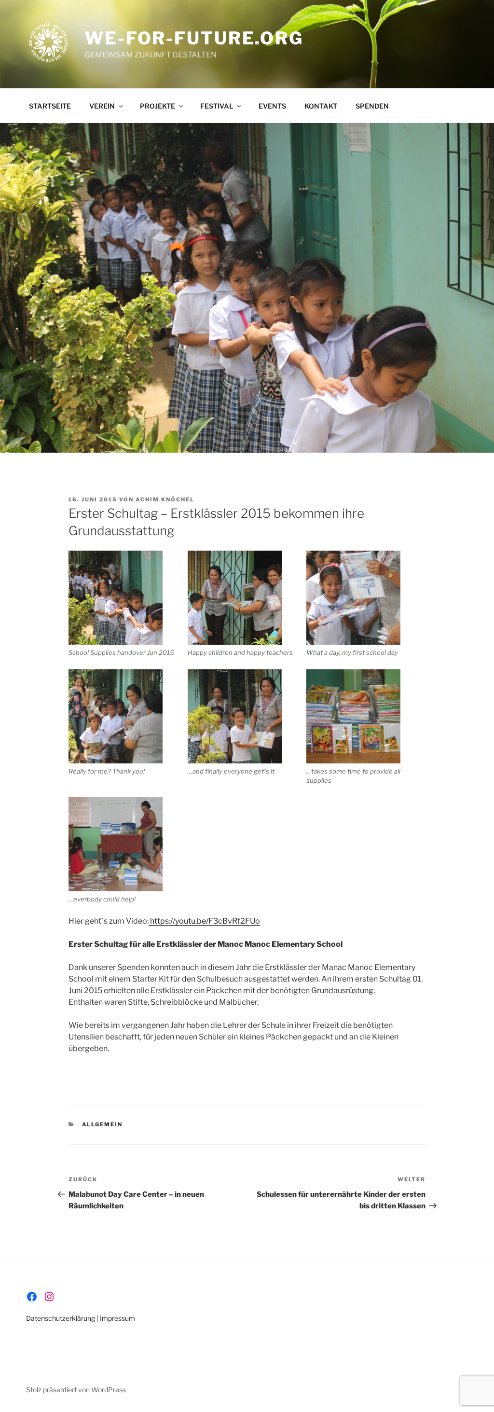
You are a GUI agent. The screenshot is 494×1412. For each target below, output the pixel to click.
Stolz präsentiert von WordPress (76, 1389)
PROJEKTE (157, 106)
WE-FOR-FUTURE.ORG (193, 38)
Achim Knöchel (165, 499)
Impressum (117, 1318)
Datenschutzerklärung (60, 1318)
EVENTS (272, 106)
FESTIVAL (216, 106)
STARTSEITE (50, 106)
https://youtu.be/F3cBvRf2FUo (204, 921)
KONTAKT (320, 106)
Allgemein (102, 1124)
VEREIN (102, 106)
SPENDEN (372, 106)
